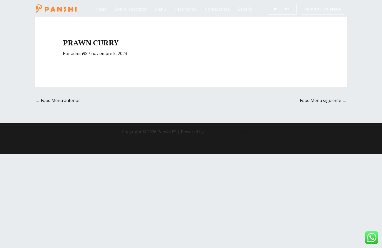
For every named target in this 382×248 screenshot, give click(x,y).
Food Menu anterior (58, 100)
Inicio (101, 9)
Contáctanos (217, 9)
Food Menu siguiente (323, 100)
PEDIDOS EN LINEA (323, 9)
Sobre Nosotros (130, 9)
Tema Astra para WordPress (232, 132)
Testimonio (185, 9)
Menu (160, 9)
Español (246, 9)
